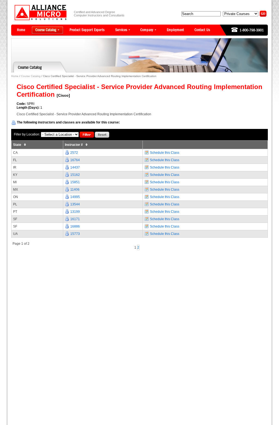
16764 (75, 160)
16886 (75, 226)
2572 (74, 153)
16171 (75, 219)
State (17, 145)
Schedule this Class (164, 153)
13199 (75, 212)
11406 (75, 189)
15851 (75, 182)
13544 (75, 204)
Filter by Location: (27, 134)
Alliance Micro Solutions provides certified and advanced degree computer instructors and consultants (40, 12)
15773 (75, 234)
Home (15, 76)
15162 (75, 175)
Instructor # (74, 145)
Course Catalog (31, 76)
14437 (75, 167)
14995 (75, 197)
